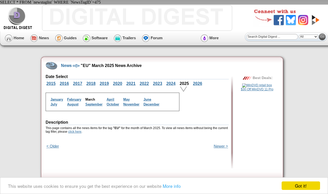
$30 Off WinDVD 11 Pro (257, 89)
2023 (157, 83)
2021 (131, 83)
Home (18, 38)
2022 (144, 83)
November (131, 104)
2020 (117, 83)
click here (74, 131)
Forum (156, 38)
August (72, 104)
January (56, 99)
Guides (70, 38)
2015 (51, 83)
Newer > (221, 146)
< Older (52, 146)
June (147, 99)
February (74, 99)
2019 (104, 83)
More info (172, 186)
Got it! (301, 185)
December (151, 104)
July (53, 104)
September (93, 104)
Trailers (128, 38)
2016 (64, 83)
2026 (197, 83)
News (43, 38)
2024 (171, 83)
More (213, 38)
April (110, 99)
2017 (77, 83)
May (126, 99)
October (113, 104)
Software (99, 38)
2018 (91, 83)
